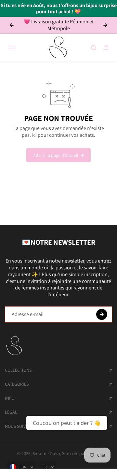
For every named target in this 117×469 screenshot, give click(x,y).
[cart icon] (106, 47)
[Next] (105, 25)
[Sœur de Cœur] (58, 48)
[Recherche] (93, 47)
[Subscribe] (101, 314)
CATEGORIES (17, 384)
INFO (9, 398)
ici (34, 135)
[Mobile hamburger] (12, 48)
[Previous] (12, 25)
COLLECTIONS (18, 370)
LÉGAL (11, 412)
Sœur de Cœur (46, 453)
